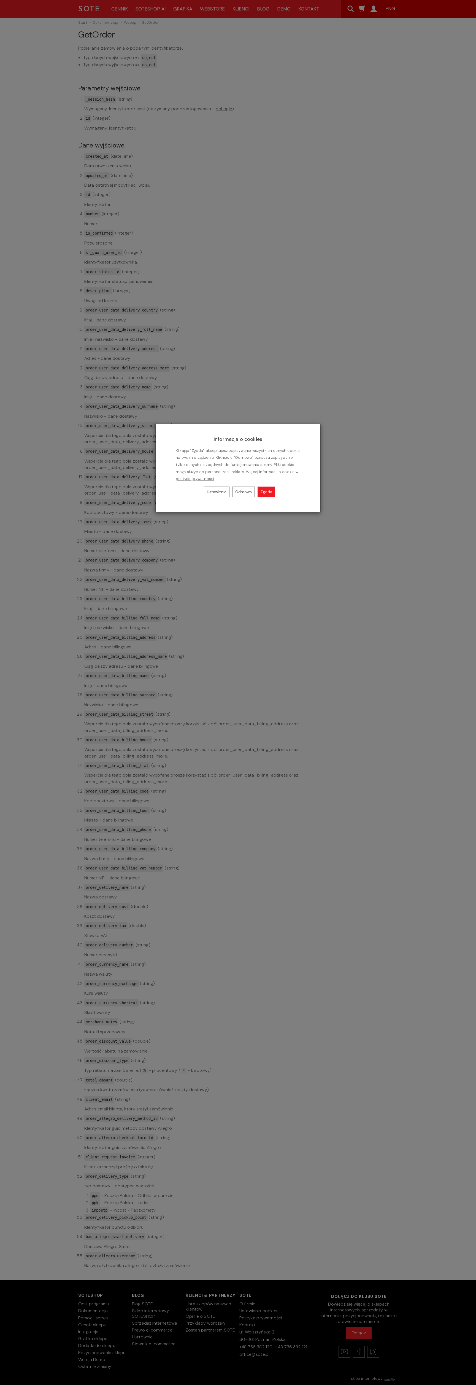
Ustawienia (216, 491)
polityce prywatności (195, 478)
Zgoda (266, 491)
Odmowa (243, 491)
